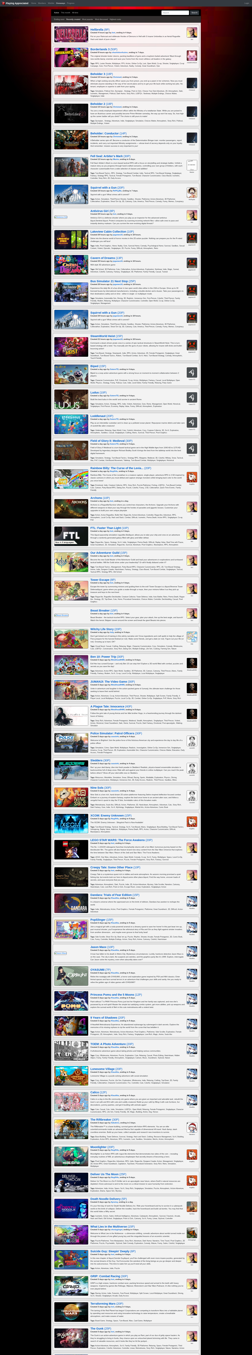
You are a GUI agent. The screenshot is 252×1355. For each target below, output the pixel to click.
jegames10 (118, 235)
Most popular (87, 19)
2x (56, 598)
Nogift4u (114, 471)
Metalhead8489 (118, 660)
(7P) (100, 969)
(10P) (112, 231)
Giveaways (60, 3)
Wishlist (51, 3)
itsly (112, 632)
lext (113, 32)
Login (247, 3)
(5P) (108, 1199)
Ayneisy (114, 1202)
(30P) (110, 156)
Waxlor (116, 159)
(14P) (108, 133)
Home (33, 3)
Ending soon (59, 19)
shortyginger (116, 1229)
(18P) (101, 74)
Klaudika (115, 898)
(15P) (106, 336)
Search (194, 13)
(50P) (103, 49)
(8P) (99, 29)
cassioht (115, 736)
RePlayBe (117, 191)
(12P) (116, 994)
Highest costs (115, 19)
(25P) (113, 281)
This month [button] (65, 13)
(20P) (107, 187)
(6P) (113, 1251)
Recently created (73, 19)
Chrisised (117, 77)
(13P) (106, 258)
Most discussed (101, 19)
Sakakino (115, 1123)
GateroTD (114, 369)
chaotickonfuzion (120, 52)
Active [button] (56, 13)
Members (42, 3)
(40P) (111, 706)
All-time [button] (75, 13)
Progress (70, 3)
